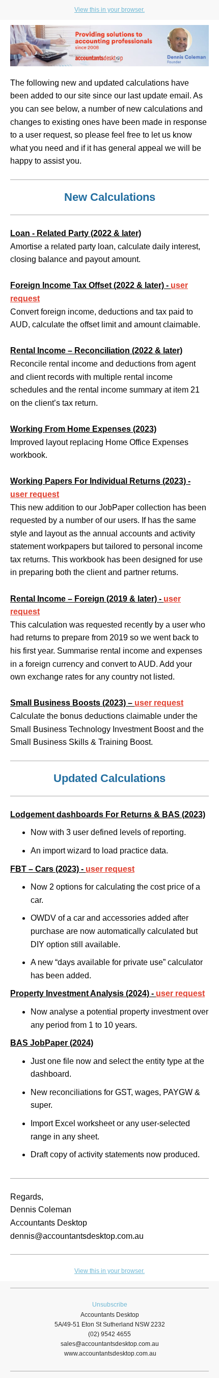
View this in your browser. (109, 9)
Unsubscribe (109, 1304)
